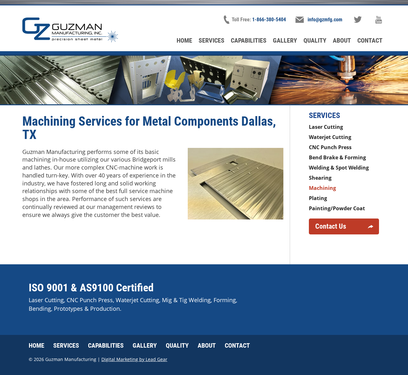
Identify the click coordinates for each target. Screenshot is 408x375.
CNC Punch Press (330, 147)
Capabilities (248, 40)
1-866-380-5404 (269, 20)
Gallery (285, 40)
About (342, 40)
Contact (369, 40)
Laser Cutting (326, 126)
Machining (322, 187)
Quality (314, 40)
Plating (318, 198)
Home (184, 40)
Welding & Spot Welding (339, 167)
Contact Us (330, 226)
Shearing (320, 177)
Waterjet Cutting (330, 137)
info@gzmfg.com (325, 20)
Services (211, 40)
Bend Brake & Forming (337, 157)
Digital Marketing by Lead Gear (134, 359)
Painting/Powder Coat (337, 208)
